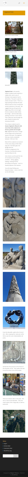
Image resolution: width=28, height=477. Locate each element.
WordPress (15, 475)
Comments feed (8, 448)
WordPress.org (8, 450)
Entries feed (7, 446)
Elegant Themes (14, 473)
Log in (5, 443)
